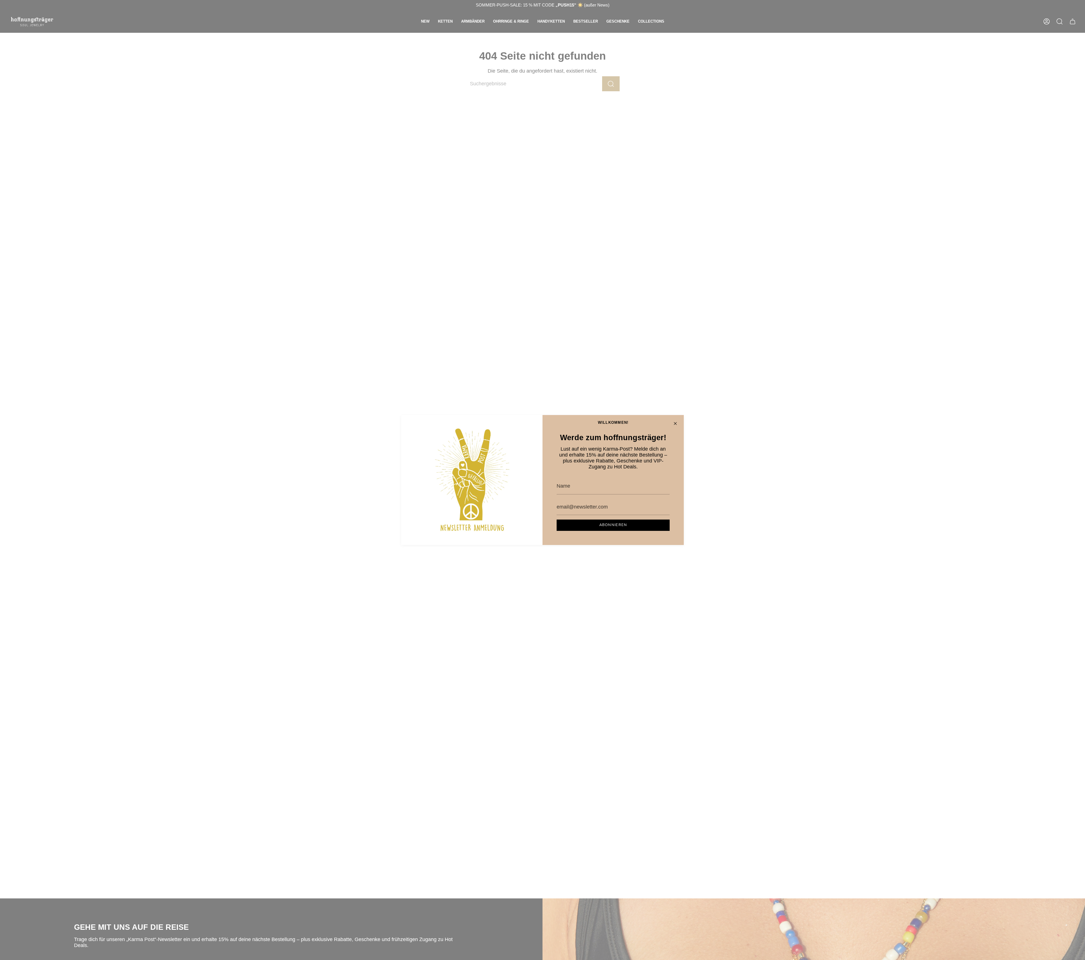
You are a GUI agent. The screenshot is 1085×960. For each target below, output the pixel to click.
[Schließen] (675, 423)
